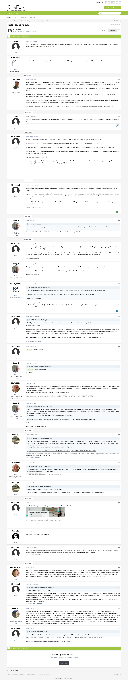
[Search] (119, 13)
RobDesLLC (15, 58)
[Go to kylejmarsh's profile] (16, 85)
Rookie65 (15, 608)
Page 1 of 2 (25, 36)
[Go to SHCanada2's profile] (16, 142)
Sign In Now (64, 663)
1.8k (16, 232)
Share (104, 30)
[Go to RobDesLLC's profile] (16, 63)
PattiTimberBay (15, 567)
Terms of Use (58, 678)
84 (16, 69)
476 (16, 295)
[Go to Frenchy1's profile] (16, 440)
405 (16, 91)
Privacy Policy (68, 678)
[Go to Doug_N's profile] (16, 226)
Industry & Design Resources (30, 31)
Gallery (16, 17)
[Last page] (18, 36)
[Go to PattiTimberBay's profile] (16, 573)
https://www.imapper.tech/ (33, 275)
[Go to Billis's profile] (16, 122)
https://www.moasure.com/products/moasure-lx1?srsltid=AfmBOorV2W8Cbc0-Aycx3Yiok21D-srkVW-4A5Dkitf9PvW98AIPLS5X (60, 396)
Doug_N (16, 220)
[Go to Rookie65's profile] (16, 614)
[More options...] (119, 41)
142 (16, 620)
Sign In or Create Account (112, 8)
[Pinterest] (114, 2)
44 (16, 446)
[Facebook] (106, 2)
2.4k (16, 542)
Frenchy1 (15, 434)
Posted (31, 41)
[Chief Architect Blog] (120, 2)
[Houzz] (117, 2)
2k (16, 148)
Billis (16, 116)
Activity (18, 13)
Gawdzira (15, 531)
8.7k (16, 394)
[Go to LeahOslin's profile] (10, 31)
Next (14, 36)
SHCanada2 (15, 136)
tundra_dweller (15, 284)
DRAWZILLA (15, 383)
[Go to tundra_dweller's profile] (16, 289)
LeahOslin (18, 30)
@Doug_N (29, 349)
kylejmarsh (16, 79)
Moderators (32, 17)
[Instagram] (111, 2)
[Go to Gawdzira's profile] (16, 536)
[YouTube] (109, 2)
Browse (11, 13)
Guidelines (24, 17)
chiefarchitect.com (99, 2)
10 (16, 128)
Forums (9, 17)
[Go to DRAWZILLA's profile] (16, 389)
